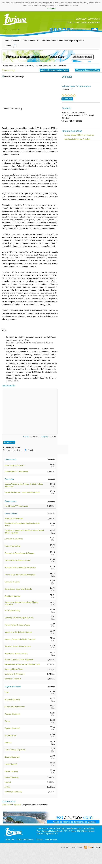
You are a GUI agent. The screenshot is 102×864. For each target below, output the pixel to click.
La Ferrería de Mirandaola (14, 674)
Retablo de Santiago (12, 596)
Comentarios (67, 99)
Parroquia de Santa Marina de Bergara (19, 553)
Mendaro (8, 743)
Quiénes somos (51, 839)
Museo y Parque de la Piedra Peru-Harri (20, 639)
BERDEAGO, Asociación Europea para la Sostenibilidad (72, 828)
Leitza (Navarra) (11, 764)
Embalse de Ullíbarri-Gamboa (16, 654)
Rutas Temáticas (12, 40)
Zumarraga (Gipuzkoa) (13, 792)
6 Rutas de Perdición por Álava (44, 66)
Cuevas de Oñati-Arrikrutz (15, 707)
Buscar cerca (9, 442)
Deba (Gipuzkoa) (11, 771)
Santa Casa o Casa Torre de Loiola (18, 589)
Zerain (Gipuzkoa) (11, 777)
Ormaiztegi (62, 66)
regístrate (17, 805)
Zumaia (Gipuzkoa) (12, 757)
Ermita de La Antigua (13, 679)
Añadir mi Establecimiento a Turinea (54, 70)
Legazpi (8, 782)
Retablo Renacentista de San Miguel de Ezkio (22, 664)
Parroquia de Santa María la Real (17, 560)
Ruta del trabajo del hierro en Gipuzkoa (79, 135)
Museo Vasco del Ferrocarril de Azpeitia (20, 575)
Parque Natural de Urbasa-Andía (17, 625)
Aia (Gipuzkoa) (10, 735)
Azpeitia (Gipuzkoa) (12, 714)
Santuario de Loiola (12, 582)
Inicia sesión (7, 805)
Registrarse (79, 40)
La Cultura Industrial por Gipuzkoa (77, 139)
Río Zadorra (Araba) (12, 611)
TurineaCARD (34, 40)
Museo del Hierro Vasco (14, 669)
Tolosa (7, 721)
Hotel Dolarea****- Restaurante (16, 471)
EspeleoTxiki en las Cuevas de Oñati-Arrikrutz (22, 492)
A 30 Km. (32, 450)
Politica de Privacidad (25, 839)
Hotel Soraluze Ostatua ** (15, 465)
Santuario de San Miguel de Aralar (18, 646)
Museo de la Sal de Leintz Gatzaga (18, 632)
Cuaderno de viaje (65, 40)
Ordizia (7, 787)
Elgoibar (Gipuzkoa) (12, 728)
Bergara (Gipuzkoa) (12, 700)
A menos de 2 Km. (14, 450)
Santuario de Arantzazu (14, 539)
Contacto (39, 839)
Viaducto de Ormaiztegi (14, 518)
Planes (24, 40)
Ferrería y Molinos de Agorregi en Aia (19, 618)
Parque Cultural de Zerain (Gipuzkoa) (19, 660)
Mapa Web (10, 839)
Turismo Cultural (24, 66)
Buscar (8, 46)
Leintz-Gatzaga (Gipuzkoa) (15, 750)
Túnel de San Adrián (12, 546)
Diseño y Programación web (71, 847)
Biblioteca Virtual (48, 40)
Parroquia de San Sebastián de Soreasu (20, 568)
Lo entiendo (51, 9)
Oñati (7, 692)
